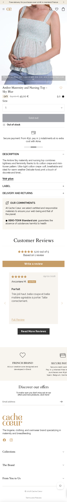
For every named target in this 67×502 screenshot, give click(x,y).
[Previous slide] (4, 303)
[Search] (50, 9)
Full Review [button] (18, 319)
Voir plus (8, 178)
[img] (19, 276)
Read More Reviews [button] (33, 331)
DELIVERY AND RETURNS (17, 193)
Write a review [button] (33, 263)
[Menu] (3, 9)
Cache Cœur (37, 491)
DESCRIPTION (10, 154)
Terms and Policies (33, 498)
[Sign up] (61, 401)
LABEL (6, 186)
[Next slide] (62, 303)
